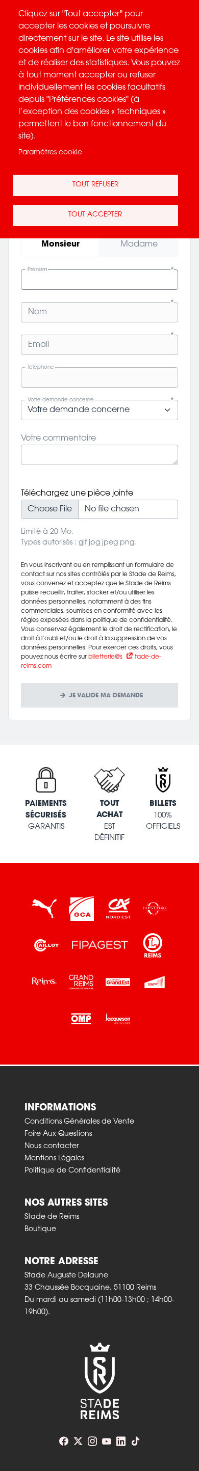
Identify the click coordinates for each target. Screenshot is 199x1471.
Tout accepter (95, 215)
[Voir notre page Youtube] (107, 1441)
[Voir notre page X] (78, 1441)
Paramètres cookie (50, 152)
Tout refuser (95, 184)
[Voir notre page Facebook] (64, 1441)
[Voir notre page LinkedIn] (121, 1441)
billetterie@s (105, 657)
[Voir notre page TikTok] (135, 1441)
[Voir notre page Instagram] (92, 1441)
